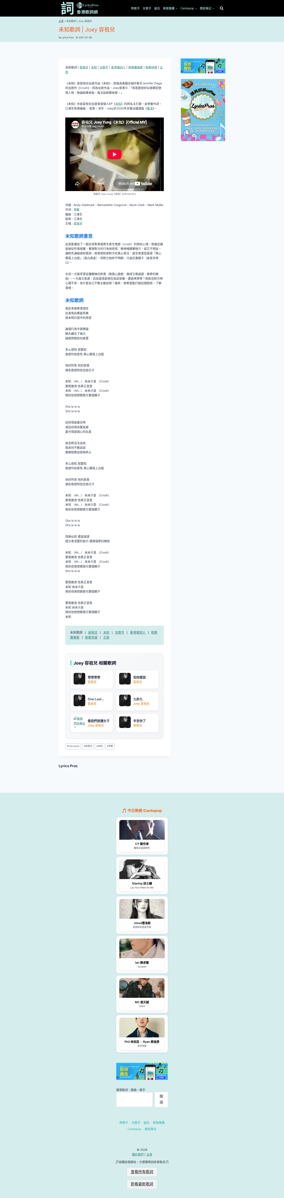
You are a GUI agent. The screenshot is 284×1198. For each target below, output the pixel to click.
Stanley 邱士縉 (142, 883)
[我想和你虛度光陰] (141, 909)
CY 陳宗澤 (142, 844)
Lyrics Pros (68, 766)
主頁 (61, 21)
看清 (150, 108)
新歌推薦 (159, 1122)
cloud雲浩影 (142, 923)
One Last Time (94, 699)
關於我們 (138, 1154)
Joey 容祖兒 (141, 703)
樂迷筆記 (150, 1129)
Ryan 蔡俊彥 (151, 1041)
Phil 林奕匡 (132, 1041)
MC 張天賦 (142, 1002)
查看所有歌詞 (142, 1172)
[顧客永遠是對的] (141, 830)
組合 (157, 8)
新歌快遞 (151, 67)
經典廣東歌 (135, 67)
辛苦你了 (139, 721)
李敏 (76, 209)
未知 (94, 67)
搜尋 (161, 1099)
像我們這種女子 (99, 721)
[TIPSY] (141, 988)
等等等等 (94, 677)
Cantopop (73, 746)
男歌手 (135, 8)
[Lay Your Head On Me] (141, 869)
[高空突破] (141, 1027)
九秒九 (138, 699)
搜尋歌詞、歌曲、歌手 (130, 1089)
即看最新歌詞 (142, 1184)
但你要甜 (139, 677)
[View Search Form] (221, 8)
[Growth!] (141, 948)
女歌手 (147, 8)
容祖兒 (84, 67)
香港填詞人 (118, 67)
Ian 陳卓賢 (142, 962)
